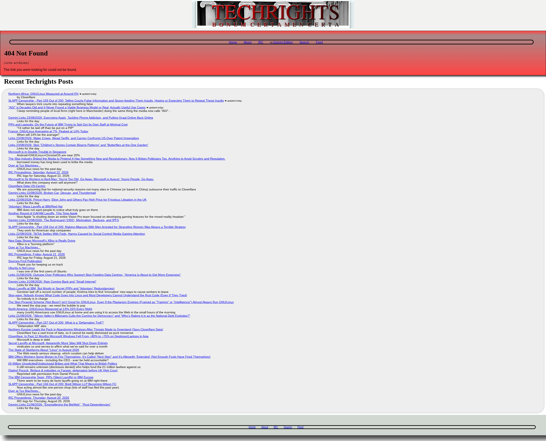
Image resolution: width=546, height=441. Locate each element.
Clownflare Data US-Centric (26, 186)
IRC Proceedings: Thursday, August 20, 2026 (38, 397)
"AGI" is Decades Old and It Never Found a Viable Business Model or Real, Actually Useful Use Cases (76, 107)
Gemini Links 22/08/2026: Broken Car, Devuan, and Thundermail (52, 192)
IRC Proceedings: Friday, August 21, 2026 (36, 254)
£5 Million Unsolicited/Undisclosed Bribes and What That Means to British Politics (62, 363)
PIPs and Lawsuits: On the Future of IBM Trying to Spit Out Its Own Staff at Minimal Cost (68, 124)
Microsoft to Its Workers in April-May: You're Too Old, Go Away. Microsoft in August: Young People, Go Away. (81, 179)
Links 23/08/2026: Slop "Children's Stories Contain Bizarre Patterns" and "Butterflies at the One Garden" (78, 145)
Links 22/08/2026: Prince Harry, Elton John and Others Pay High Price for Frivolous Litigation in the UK (77, 199)
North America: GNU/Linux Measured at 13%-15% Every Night (50, 309)
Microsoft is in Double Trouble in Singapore (37, 151)
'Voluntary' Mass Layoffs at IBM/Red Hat (35, 206)
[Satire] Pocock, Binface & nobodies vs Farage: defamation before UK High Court (63, 370)
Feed (319, 42)
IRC (260, 42)
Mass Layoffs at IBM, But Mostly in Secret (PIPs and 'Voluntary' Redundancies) (61, 288)
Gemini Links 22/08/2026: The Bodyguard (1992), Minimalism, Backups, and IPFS (63, 220)
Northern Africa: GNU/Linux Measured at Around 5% (43, 93)
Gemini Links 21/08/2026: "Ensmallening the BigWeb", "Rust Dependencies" (59, 404)
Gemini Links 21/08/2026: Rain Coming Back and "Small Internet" (52, 281)
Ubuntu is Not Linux (21, 268)
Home (233, 42)
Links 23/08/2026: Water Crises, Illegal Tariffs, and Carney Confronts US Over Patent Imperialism (73, 138)
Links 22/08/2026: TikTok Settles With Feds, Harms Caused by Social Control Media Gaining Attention (76, 233)
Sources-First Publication (25, 261)
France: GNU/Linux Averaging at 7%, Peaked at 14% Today (48, 131)
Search (304, 42)
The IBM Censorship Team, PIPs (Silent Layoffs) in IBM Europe (50, 377)
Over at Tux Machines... (24, 165)
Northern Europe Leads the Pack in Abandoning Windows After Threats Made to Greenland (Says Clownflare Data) (85, 329)
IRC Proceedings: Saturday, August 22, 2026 (38, 172)
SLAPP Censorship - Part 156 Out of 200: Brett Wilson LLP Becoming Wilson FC (62, 384)
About (247, 42)
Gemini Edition (283, 42)
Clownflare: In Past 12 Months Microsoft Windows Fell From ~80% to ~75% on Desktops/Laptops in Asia (78, 336)
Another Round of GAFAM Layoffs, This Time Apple (42, 213)
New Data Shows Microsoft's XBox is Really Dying (41, 240)
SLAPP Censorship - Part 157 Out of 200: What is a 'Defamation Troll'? (56, 322)
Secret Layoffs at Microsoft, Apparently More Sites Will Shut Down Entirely (58, 343)
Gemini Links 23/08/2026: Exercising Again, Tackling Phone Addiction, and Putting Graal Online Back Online (80, 117)
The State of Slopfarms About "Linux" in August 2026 (43, 350)
